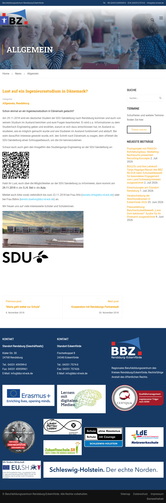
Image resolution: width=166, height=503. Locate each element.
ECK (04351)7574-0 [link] (136, 3)
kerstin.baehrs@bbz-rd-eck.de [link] (37, 199)
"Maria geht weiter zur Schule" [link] (23, 306)
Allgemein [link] (33, 73)
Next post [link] (113, 301)
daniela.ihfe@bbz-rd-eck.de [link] (97, 194)
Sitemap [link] (125, 494)
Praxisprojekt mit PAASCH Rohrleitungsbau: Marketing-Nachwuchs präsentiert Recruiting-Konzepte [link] (143, 153)
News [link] (18, 73)
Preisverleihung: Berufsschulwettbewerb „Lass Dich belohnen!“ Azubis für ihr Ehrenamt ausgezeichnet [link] (144, 211)
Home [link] (5, 73)
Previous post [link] (13, 301)
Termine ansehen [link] (139, 129)
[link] (4, 20)
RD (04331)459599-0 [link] (117, 3)
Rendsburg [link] (22, 103)
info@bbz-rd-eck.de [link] (155, 3)
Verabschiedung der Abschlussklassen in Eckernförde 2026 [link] (138, 199)
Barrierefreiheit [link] (155, 498)
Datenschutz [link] (140, 494)
